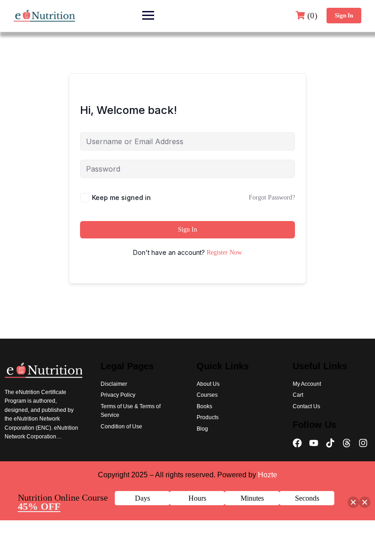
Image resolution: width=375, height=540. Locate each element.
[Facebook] (297, 443)
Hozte (267, 475)
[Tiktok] (330, 443)
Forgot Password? (272, 197)
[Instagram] (363, 443)
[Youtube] (313, 443)
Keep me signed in (121, 197)
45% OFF (39, 506)
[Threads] (346, 443)
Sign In (344, 15)
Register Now (224, 252)
